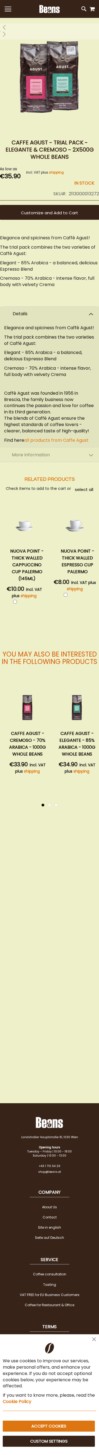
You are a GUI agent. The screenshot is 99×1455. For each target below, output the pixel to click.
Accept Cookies (48, 1426)
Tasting (49, 1284)
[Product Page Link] (28, 708)
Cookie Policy (17, 1401)
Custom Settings (49, 1441)
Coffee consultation (49, 1274)
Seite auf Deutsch (49, 1237)
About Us (49, 1207)
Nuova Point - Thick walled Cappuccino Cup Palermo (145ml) (27, 565)
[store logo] (49, 9)
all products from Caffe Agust (56, 440)
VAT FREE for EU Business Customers (49, 1294)
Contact (50, 1217)
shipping (56, 172)
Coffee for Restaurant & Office (49, 1305)
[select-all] (84, 489)
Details (20, 314)
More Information (31, 455)
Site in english (49, 1227)
